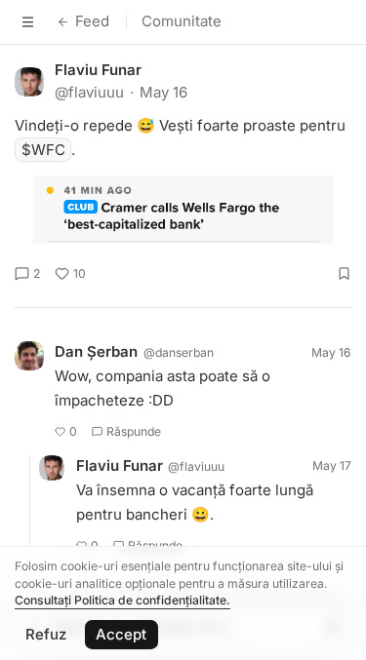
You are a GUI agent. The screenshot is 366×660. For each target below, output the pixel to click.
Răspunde (133, 431)
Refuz (45, 634)
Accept (121, 634)
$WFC (43, 149)
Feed (92, 21)
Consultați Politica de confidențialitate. (122, 600)
